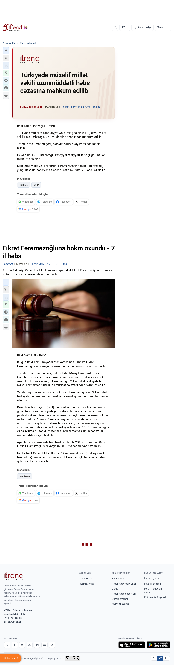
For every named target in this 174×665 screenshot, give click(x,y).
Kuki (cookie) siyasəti (155, 597)
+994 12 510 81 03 (13, 618)
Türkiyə (24, 185)
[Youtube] (30, 645)
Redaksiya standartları (124, 593)
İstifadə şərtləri (152, 578)
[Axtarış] (115, 27)
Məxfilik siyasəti (152, 583)
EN (154, 658)
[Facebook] (15, 645)
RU (166, 658)
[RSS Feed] (52, 645)
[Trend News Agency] (13, 576)
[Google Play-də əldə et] (158, 644)
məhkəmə (25, 476)
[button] (6, 50)
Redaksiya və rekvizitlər (124, 583)
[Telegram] (37, 645)
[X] (22, 645)
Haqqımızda (118, 578)
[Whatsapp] (7, 645)
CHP (36, 185)
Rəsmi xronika (86, 583)
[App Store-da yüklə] (131, 644)
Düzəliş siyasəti (120, 599)
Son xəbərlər (85, 578)
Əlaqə (115, 588)
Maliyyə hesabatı (120, 603)
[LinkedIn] (44, 645)
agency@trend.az (12, 622)
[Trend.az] (15, 27)
